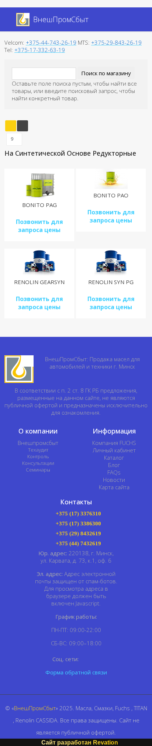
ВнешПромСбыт (35, 708)
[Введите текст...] (130, 19)
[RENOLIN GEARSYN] (39, 262)
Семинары (38, 469)
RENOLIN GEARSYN (39, 282)
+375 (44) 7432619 (78, 543)
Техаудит (38, 449)
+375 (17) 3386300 (78, 523)
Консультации (38, 463)
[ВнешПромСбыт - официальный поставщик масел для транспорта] (19, 369)
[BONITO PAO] (111, 179)
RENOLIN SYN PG (111, 282)
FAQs (114, 472)
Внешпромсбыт (38, 442)
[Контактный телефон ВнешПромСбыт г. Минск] (139, 20)
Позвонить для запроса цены (39, 226)
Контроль (38, 456)
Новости (114, 479)
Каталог (114, 457)
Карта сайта (114, 487)
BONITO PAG (39, 204)
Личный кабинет (114, 450)
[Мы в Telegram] (96, 659)
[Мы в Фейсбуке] (85, 659)
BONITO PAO (110, 195)
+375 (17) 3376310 (78, 514)
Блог (114, 465)
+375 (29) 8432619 (78, 533)
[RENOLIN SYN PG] (111, 262)
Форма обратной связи (76, 672)
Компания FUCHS (114, 442)
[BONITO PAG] (39, 183)
